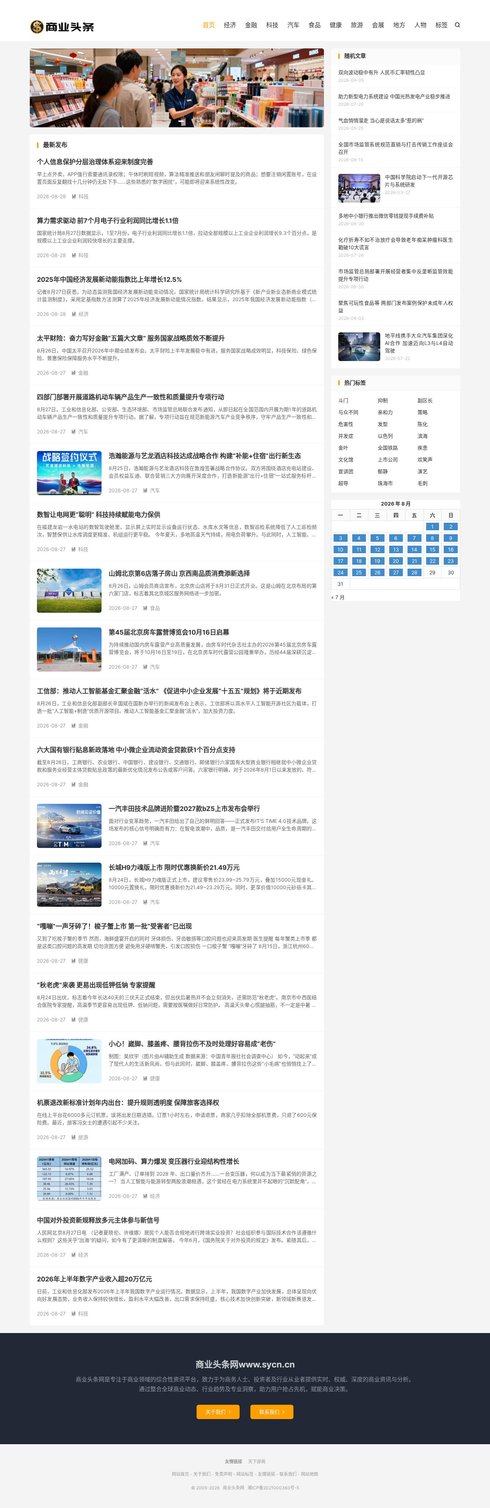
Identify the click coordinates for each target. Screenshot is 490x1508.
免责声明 (223, 1474)
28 (414, 572)
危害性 (345, 424)
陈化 (423, 424)
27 (396, 572)
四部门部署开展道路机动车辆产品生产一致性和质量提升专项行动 (130, 397)
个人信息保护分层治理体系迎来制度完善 (95, 162)
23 (451, 561)
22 (432, 561)
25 (359, 572)
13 (396, 549)
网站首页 (180, 1474)
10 (340, 549)
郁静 (383, 471)
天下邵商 (256, 1461)
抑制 (383, 400)
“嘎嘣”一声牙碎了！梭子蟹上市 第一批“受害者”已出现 (114, 926)
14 (414, 549)
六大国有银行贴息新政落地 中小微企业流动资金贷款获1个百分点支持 (136, 750)
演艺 (423, 471)
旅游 (357, 25)
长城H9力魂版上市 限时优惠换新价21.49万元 (174, 867)
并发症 (345, 436)
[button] (164, 121)
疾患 (423, 448)
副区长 (425, 400)
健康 (336, 25)
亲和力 (385, 412)
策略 (423, 412)
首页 (209, 25)
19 (377, 561)
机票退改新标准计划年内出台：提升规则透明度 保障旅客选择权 (128, 1102)
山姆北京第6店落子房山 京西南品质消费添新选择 (179, 573)
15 (432, 549)
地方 (399, 25)
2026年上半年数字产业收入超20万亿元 (94, 1279)
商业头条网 (62, 27)
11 (359, 549)
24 (341, 572)
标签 (441, 25)
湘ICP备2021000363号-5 (273, 1487)
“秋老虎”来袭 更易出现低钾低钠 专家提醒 (96, 985)
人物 (420, 25)
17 (340, 561)
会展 (378, 25)
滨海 (423, 436)
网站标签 (245, 1474)
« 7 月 (338, 597)
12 (377, 549)
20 (396, 561)
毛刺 (423, 483)
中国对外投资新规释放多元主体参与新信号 (98, 1220)
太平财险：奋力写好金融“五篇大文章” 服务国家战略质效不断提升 (131, 338)
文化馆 (345, 459)
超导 (343, 483)
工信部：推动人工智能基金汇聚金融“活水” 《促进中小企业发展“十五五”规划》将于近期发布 (169, 691)
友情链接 (266, 1474)
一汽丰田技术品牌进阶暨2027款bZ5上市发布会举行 (184, 808)
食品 (314, 25)
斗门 (343, 400)
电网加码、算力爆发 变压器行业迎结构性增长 (174, 1161)
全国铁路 (388, 448)
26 (377, 572)
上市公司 (388, 459)
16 (451, 549)
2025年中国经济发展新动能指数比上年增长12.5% (109, 279)
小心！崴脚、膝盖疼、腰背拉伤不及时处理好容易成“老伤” (192, 1044)
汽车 (293, 25)
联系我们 (271, 1412)
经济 (230, 25)
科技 (272, 25)
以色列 (385, 436)
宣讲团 (345, 471)
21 (414, 561)
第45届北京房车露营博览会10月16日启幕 (169, 632)
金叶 (343, 448)
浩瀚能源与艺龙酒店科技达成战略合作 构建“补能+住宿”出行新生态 (205, 456)
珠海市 (385, 483)
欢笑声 (425, 459)
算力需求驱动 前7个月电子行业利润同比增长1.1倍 (108, 220)
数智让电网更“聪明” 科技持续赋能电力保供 (98, 514)
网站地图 (309, 1474)
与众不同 (348, 412)
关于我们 (218, 1412)
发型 (383, 424)
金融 (251, 25)
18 (359, 561)
